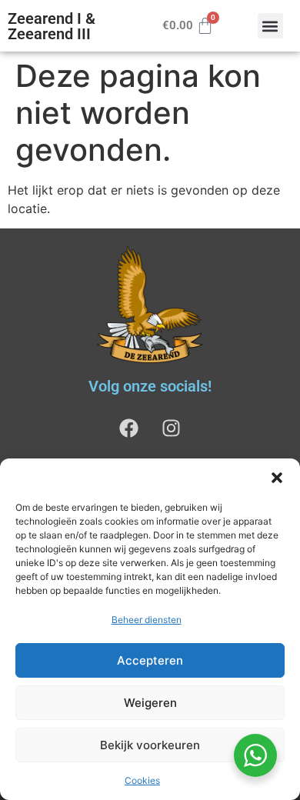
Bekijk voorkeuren (150, 745)
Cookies (142, 780)
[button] (277, 477)
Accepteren (150, 660)
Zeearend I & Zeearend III (51, 26)
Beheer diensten (147, 619)
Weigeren (150, 702)
